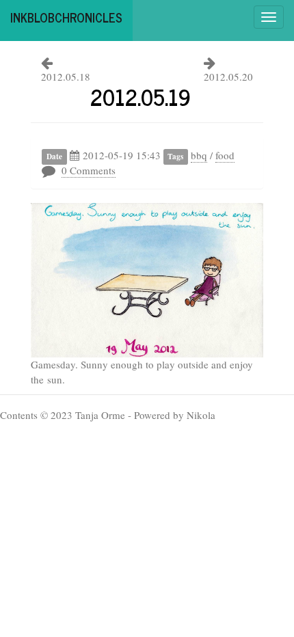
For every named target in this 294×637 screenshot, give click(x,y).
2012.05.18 (65, 76)
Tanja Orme (100, 415)
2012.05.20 (228, 76)
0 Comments (89, 170)
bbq (199, 155)
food (225, 155)
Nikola (201, 415)
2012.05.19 (140, 96)
